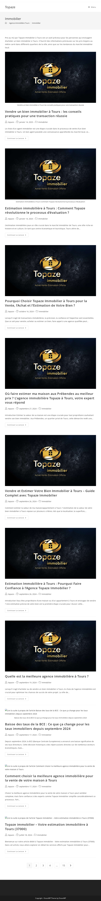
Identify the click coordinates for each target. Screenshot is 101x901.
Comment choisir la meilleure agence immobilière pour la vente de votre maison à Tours (49, 778)
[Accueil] (6, 23)
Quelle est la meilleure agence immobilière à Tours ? (47, 676)
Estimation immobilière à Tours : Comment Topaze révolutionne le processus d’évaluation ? (45, 210)
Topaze (10, 7)
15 (63, 865)
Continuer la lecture (17, 138)
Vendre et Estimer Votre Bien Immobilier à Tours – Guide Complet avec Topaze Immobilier (50, 493)
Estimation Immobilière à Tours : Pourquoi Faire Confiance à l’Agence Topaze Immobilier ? (43, 585)
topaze (11, 122)
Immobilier (36, 23)
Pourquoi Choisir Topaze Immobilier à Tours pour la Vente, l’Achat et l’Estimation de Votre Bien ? (46, 303)
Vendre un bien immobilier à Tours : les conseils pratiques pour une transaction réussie (43, 113)
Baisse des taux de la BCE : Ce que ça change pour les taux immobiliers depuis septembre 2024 (47, 726)
